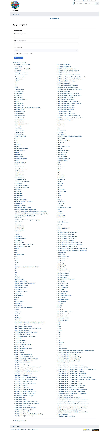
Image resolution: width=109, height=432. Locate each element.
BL (16, 271)
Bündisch (60, 310)
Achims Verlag (19, 130)
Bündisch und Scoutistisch (65, 312)
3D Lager (18, 71)
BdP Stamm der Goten (64, 111)
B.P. (16, 256)
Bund (59, 230)
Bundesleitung (62, 265)
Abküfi (17, 101)
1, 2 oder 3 (18, 66)
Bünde (59, 308)
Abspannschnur (19, 122)
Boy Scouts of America (64, 207)
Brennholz (61, 214)
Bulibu (59, 226)
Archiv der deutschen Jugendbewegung (27, 220)
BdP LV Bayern (19, 346)
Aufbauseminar (19, 230)
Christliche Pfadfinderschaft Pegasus (69, 359)
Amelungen (18, 203)
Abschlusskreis (19, 113)
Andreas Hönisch (20, 205)
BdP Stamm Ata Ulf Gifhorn (23, 375)
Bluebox (60, 185)
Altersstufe (18, 193)
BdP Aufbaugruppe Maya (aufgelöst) (26, 332)
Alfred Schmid (19, 175)
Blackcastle (61, 177)
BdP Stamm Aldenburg (22, 365)
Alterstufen (18, 197)
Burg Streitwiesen (63, 291)
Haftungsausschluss (32, 429)
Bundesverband (62, 269)
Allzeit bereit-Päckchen (22, 185)
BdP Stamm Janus (20, 399)
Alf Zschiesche (19, 171)
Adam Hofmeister (20, 136)
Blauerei (60, 181)
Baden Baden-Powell (21, 285)
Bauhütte (18, 314)
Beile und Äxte (62, 130)
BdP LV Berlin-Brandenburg (23, 348)
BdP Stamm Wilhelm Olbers (66, 109)
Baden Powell (19, 289)
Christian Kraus (62, 348)
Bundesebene (62, 252)
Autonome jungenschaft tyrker (24, 244)
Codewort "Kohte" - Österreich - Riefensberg (71, 391)
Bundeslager (61, 263)
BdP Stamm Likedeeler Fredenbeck (25, 408)
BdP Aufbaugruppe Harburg (23, 326)
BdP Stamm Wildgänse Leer (66, 107)
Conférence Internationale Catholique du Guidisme (73, 412)
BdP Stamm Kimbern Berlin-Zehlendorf (27, 403)
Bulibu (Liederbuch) (63, 228)
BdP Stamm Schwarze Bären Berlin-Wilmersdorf (72, 77)
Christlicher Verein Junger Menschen (69, 361)
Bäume (60, 305)
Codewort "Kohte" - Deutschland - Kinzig (70, 383)
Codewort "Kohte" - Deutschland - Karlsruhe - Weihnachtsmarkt (77, 379)
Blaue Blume (61, 179)
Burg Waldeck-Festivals (65, 295)
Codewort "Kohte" (63, 363)
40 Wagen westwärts (21, 73)
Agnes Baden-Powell (21, 148)
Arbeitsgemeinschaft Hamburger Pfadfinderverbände (31, 212)
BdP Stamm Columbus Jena (23, 381)
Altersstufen (19, 195)
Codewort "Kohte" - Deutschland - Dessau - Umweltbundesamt (77, 369)
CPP (59, 336)
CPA (59, 332)
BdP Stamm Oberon (64, 64)
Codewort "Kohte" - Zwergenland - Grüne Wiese (72, 389)
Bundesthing (61, 267)
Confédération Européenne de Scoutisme (70, 410)
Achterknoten (19, 132)
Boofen (60, 199)
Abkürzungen (19, 103)
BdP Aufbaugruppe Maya (22, 330)
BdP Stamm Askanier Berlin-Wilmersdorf (27, 371)
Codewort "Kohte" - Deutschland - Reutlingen (71, 385)
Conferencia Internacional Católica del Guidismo (72, 408)
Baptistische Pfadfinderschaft (24, 307)
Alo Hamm (18, 189)
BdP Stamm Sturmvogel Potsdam (68, 87)
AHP (16, 83)
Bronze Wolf (61, 218)
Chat (59, 346)
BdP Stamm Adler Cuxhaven (23, 361)
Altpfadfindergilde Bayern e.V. (24, 201)
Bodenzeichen (62, 191)
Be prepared (61, 124)
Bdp (59, 122)
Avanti (17, 248)
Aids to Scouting (20, 150)
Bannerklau (18, 303)
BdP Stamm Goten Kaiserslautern (25, 393)
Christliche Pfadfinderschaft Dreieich (69, 355)
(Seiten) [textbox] (17, 50)
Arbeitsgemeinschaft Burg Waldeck (25, 209)
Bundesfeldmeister (63, 256)
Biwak (59, 173)
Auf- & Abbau (19, 226)
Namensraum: (18, 47)
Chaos (59, 344)
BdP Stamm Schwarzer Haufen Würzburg (70, 79)
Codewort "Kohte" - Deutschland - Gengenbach (72, 373)
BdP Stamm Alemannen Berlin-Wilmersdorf (28, 367)
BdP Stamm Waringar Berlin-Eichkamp (69, 103)
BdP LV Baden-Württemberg (23, 344)
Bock (59, 187)
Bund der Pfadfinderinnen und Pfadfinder (70, 242)
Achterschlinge (19, 134)
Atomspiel (18, 224)
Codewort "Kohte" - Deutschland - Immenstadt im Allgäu (75, 377)
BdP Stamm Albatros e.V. (22, 363)
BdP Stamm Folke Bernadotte (24, 389)
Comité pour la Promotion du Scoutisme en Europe (73, 400)
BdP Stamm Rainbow (64, 73)
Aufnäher (18, 234)
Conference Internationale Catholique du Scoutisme (73, 404)
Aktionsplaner (19, 156)
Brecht (60, 212)
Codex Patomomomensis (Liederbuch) (69, 397)
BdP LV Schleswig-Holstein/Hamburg (26, 359)
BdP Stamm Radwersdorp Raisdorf (68, 71)
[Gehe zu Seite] (97, 3)
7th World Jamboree (21, 75)
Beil (59, 128)
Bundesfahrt (61, 254)
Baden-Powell (19, 279)
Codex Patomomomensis (65, 395)
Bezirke (60, 148)
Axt (16, 252)
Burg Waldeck (62, 293)
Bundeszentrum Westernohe (66, 279)
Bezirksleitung (62, 154)
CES (59, 322)
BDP (16, 265)
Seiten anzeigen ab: (20, 34)
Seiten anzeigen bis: (20, 40)
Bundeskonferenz (63, 259)
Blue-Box (60, 183)
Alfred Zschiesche (20, 179)
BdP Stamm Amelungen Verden (24, 369)
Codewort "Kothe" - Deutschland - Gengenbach (72, 393)
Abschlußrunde (19, 118)
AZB (16, 87)
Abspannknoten (20, 120)
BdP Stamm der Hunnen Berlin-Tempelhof (70, 118)
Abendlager (18, 95)
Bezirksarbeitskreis (63, 150)
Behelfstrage (61, 126)
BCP (16, 260)
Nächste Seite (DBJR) (19, 62)
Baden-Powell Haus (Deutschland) (25, 283)
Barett (17, 309)
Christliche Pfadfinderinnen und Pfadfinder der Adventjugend (76, 350)
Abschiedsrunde (20, 111)
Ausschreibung (19, 242)
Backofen (18, 277)
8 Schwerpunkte (20, 77)
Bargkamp (18, 312)
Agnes (17, 146)
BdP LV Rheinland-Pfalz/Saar (24, 357)
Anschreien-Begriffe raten (23, 207)
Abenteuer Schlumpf (21, 99)
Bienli (59, 169)
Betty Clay (61, 142)
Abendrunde (19, 97)
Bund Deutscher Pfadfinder (66, 234)
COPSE (60, 330)
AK (16, 85)
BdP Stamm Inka (20, 397)
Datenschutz (13, 429)
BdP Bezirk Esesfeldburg (22, 334)
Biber (59, 165)
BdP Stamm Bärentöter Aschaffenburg (26, 379)
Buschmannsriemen (63, 299)
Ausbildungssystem (21, 238)
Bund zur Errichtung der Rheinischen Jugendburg (72, 248)
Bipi (59, 171)
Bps (59, 209)
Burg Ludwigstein (63, 287)
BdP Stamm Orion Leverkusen (67, 69)
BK (16, 269)
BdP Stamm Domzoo (21, 385)
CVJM (59, 338)
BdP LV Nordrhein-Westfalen (23, 354)
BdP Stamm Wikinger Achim (66, 105)
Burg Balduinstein (63, 285)
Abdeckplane (19, 93)
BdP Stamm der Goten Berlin (66, 113)
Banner (17, 299)
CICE (59, 324)
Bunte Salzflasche (63, 283)
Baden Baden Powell (21, 287)
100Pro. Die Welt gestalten (23, 69)
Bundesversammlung (64, 271)
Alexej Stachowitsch (21, 169)
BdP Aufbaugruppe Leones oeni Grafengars (28, 328)
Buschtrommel (62, 301)
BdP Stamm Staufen (64, 83)
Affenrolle (18, 144)
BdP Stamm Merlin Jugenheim (24, 410)
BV (16, 275)
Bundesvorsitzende (63, 273)
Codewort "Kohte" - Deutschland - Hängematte (72, 375)
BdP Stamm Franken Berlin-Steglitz (25, 391)
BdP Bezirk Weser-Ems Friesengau (25, 336)
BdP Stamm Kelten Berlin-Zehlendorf (26, 401)
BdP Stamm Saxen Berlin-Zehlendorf (69, 75)
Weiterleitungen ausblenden (24, 54)
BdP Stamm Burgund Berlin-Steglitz (26, 377)
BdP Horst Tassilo (20, 342)
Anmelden (78, 1)
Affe (16, 142)
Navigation (16, 14)
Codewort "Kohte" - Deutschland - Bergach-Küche (73, 367)
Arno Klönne (19, 222)
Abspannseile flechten (21, 124)
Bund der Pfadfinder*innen (66, 240)
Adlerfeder (18, 138)
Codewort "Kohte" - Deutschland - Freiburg (71, 371)
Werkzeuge (17, 426)
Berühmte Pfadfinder (64, 140)
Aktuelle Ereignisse (21, 158)
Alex (16, 165)
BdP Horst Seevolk (21, 340)
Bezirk (59, 144)
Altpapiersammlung (21, 199)
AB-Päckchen (19, 79)
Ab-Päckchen (19, 91)
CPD (59, 334)
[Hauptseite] (15, 6)
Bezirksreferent (62, 156)
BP (16, 273)
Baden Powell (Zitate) (21, 291)
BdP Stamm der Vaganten (65, 120)
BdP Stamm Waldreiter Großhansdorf (69, 101)
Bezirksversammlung (64, 158)
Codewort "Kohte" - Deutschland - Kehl (69, 381)
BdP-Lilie (18, 320)
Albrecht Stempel (20, 163)
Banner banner (19, 301)
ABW (16, 81)
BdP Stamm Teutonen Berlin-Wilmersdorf (70, 89)
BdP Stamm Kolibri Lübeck (23, 406)
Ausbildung (18, 236)
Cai (59, 340)
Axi (16, 250)
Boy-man (60, 205)
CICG (59, 326)
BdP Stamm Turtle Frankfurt (66, 97)
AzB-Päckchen (19, 254)
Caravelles (61, 342)
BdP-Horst (18, 318)
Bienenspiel (61, 167)
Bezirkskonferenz (63, 152)
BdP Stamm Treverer (64, 91)
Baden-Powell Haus (21, 281)
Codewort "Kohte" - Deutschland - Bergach (71, 365)
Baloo (17, 297)
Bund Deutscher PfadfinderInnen (67, 236)
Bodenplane (61, 189)
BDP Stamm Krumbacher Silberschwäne (27, 267)
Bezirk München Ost (64, 146)
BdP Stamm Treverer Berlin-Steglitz (68, 93)
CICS (59, 328)
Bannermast (18, 305)
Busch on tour (62, 297)
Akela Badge (19, 154)
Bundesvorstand (62, 277)
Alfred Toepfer (19, 177)
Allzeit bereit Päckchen (22, 187)
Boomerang (61, 201)
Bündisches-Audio (63, 318)
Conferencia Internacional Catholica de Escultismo (73, 406)
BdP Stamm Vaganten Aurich (66, 99)
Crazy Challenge (63, 414)
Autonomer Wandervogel (22, 246)
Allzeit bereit (19, 183)
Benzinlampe (61, 134)
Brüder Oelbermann (63, 222)
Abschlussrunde (20, 115)
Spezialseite (55, 18)
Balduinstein (19, 295)
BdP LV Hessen (19, 352)
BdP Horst (18, 338)
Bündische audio (63, 316)
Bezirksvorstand (62, 160)
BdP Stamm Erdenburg (22, 387)
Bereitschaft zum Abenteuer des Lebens (70, 136)
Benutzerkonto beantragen (92, 1)
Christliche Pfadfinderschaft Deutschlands (70, 353)
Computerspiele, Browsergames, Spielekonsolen (72, 402)
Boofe (59, 197)
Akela (17, 152)
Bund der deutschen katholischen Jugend (70, 244)
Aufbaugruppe (19, 228)
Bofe (59, 193)
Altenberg (18, 191)
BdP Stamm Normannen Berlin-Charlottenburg (29, 414)
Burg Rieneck (62, 289)
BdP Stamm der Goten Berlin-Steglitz (69, 115)
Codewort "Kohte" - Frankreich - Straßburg (71, 387)
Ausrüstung (18, 240)
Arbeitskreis (18, 218)
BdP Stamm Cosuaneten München (25, 383)
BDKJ (17, 262)
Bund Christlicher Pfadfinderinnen (68, 232)
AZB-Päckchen (19, 89)
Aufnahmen (18, 232)
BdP (16, 316)
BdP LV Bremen (19, 350)
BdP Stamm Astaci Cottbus (23, 373)
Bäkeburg (60, 303)
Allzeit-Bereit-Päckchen (22, 181)
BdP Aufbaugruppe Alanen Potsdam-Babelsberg (29, 322)
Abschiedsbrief (19, 105)
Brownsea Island (62, 220)
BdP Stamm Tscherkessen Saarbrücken (69, 95)
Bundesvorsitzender (64, 275)
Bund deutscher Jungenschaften (67, 246)
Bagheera (18, 293)
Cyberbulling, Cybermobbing (66, 416)
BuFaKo (60, 224)
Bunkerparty (61, 281)
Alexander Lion (19, 167)
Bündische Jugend (63, 314)
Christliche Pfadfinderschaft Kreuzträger (70, 357)
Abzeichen (18, 128)
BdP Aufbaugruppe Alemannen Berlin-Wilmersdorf (30, 324)
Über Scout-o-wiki (22, 429)
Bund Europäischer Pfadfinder (67, 238)
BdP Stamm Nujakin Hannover (24, 416)
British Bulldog (62, 216)
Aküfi (16, 160)
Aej (16, 140)
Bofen (59, 195)
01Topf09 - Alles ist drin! (22, 64)
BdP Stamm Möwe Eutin (22, 412)
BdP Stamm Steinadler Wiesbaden (68, 85)
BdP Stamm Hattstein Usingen (24, 395)
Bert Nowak (61, 138)
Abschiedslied (19, 109)
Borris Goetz (61, 203)
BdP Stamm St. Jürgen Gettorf (67, 81)
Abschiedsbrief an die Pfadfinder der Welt (27, 107)
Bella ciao (60, 132)
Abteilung (18, 126)
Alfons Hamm (19, 173)
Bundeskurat (61, 261)
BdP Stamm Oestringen (65, 66)
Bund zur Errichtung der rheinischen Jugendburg (72, 250)
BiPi (59, 163)
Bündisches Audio (63, 320)
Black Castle (61, 175)
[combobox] (46, 50)
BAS (16, 258)
